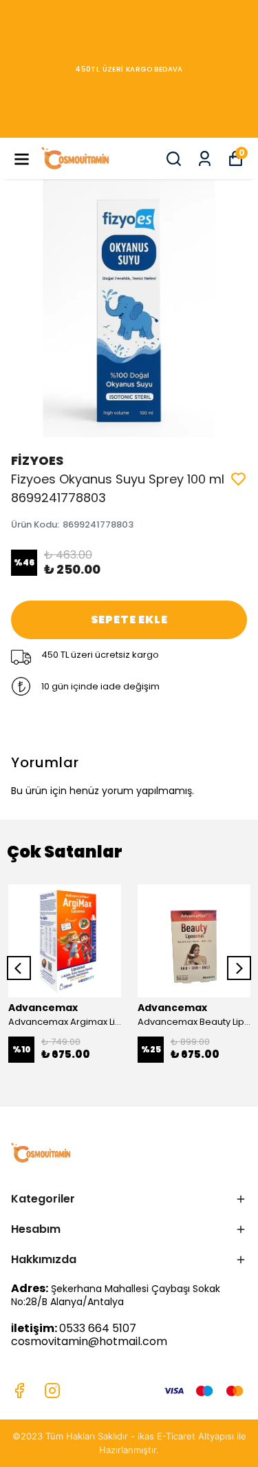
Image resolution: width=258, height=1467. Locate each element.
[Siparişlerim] (204, 158)
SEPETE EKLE (129, 619)
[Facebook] (19, 1390)
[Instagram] (52, 1390)
